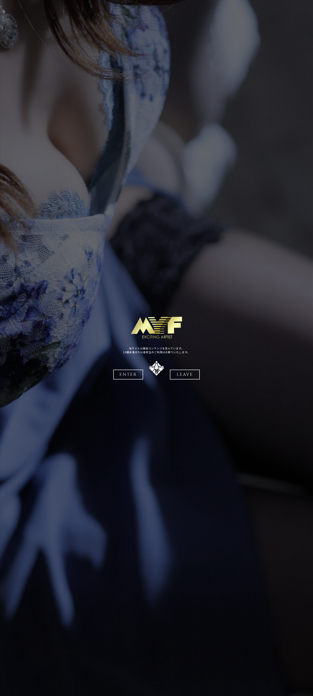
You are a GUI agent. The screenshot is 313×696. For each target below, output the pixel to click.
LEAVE (185, 374)
